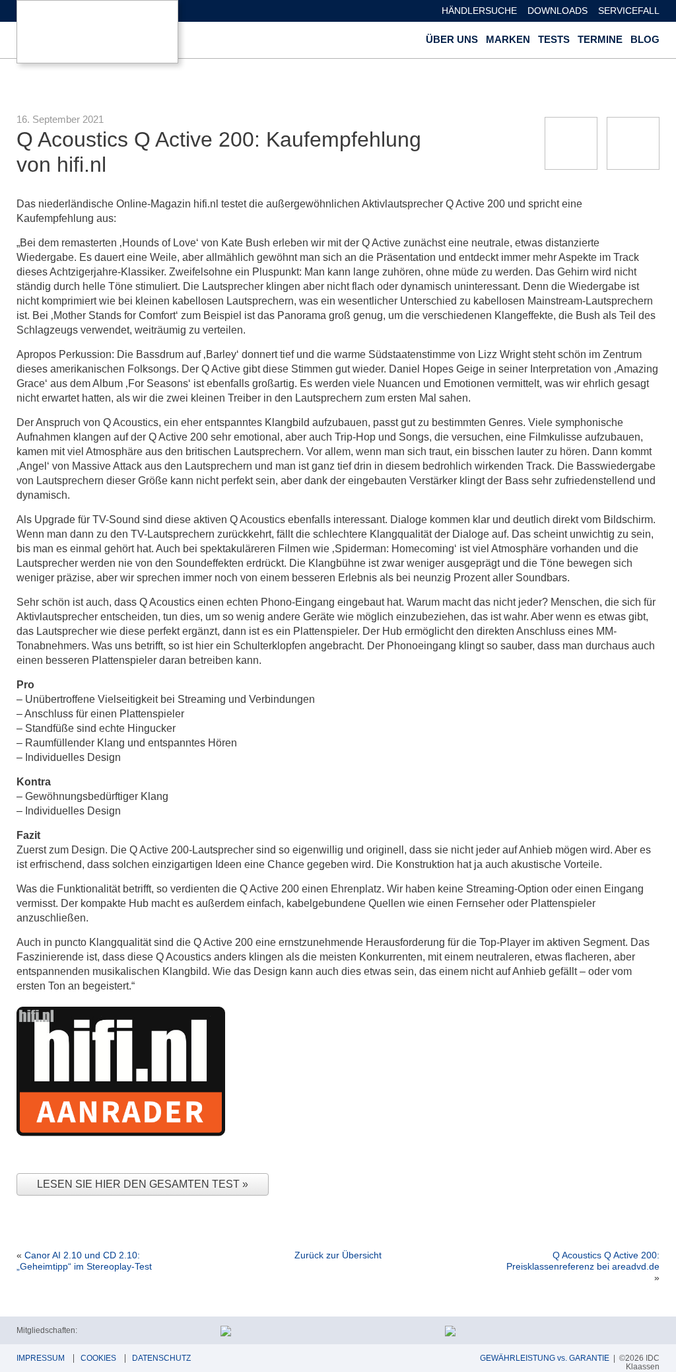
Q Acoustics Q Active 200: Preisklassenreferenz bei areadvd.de (582, 1261)
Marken (508, 39)
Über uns (452, 39)
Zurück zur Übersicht (338, 1255)
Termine (600, 39)
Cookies (98, 1358)
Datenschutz (161, 1358)
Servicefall (628, 10)
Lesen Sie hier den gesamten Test (139, 1184)
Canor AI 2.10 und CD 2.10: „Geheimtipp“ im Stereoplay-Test (84, 1261)
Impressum (41, 1358)
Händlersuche (479, 10)
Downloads (557, 10)
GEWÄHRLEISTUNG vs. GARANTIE (544, 1358)
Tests (554, 39)
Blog (644, 39)
